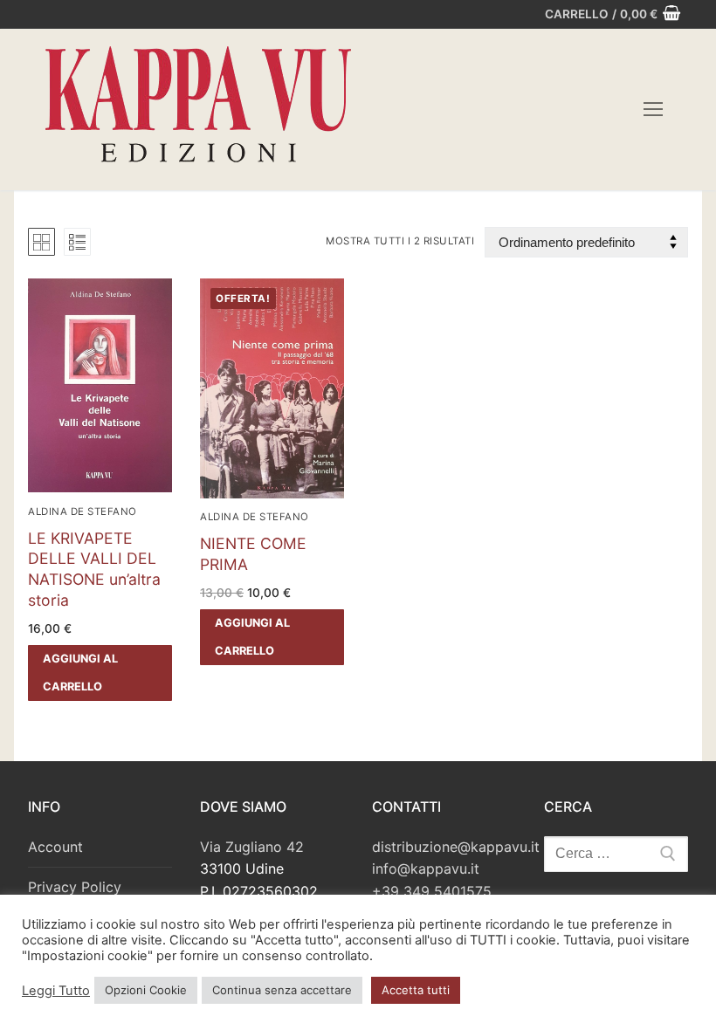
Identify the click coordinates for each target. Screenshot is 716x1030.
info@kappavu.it (425, 868)
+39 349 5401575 (432, 891)
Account (55, 846)
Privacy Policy (74, 887)
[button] (100, 673)
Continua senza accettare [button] (282, 990)
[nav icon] (653, 110)
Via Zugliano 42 (252, 846)
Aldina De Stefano (82, 511)
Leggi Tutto (56, 991)
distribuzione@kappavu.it (456, 846)
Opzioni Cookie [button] (146, 990)
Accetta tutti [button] (416, 990)
